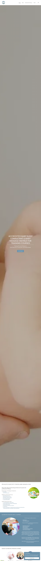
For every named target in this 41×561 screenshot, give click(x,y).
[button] (28, 2)
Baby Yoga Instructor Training (7, 496)
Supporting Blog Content (6, 504)
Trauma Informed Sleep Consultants (28, 528)
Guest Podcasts (5, 506)
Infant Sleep (5, 491)
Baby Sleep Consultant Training (7, 497)
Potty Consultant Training (6, 498)
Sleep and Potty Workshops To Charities (8, 505)
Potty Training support (6, 492)
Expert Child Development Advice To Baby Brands (10, 503)
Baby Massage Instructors (26, 525)
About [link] (23, 2)
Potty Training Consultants (26, 529)
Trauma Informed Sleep (6, 499)
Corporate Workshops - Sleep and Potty (8, 502)
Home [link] (20, 2)
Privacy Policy (36, 555)
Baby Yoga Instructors (26, 526)
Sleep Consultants (25, 527)
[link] (3, 2)
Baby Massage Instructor (6, 495)
